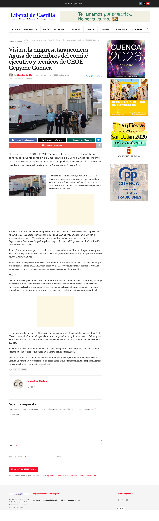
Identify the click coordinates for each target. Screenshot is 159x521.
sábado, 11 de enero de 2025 (47, 75)
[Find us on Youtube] (148, 3)
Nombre (13, 445)
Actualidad (59, 29)
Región (46, 29)
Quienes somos (74, 500)
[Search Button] (147, 29)
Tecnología (136, 29)
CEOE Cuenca (20, 370)
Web (59, 457)
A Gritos (62, 500)
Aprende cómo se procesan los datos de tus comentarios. (72, 475)
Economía (104, 29)
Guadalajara (30, 29)
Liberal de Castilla (24, 75)
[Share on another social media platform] (99, 145)
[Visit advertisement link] (105, 16)
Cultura (90, 29)
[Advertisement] (75, 209)
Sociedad (75, 29)
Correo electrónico (17, 457)
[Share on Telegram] (98, 140)
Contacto (36, 500)
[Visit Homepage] (32, 16)
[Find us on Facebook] (140, 3)
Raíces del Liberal (49, 500)
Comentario (14, 414)
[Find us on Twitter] (144, 3)
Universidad (121, 29)
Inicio (11, 41)
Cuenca (14, 29)
